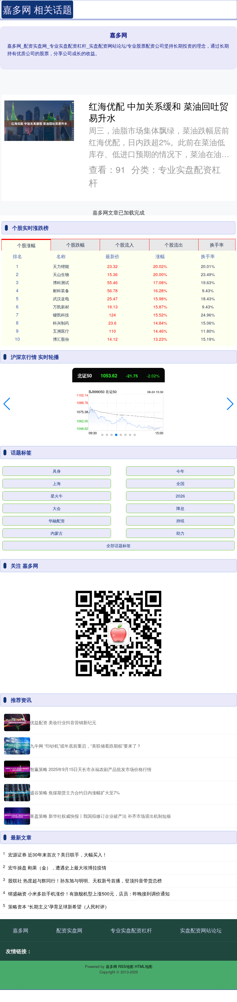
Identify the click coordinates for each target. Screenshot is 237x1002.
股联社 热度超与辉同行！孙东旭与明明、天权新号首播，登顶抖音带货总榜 (85, 880)
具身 (57, 471)
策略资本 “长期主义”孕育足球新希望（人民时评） (58, 906)
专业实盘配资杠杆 (131, 930)
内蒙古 (57, 533)
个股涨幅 (26, 245)
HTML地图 (143, 966)
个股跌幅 (75, 244)
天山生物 (61, 274)
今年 (180, 471)
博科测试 (61, 282)
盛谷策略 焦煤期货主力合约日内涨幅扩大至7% (75, 792)
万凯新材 (61, 307)
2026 (180, 496)
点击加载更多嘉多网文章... (118, 212)
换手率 (217, 244)
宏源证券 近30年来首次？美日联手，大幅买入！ (57, 854)
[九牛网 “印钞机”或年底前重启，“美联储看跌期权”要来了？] (17, 746)
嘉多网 (20, 930)
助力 (180, 533)
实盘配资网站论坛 (201, 930)
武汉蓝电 (61, 298)
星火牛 (57, 496)
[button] (7, 404)
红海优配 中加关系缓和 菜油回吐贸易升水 (158, 112)
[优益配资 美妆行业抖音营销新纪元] (17, 722)
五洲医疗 (61, 331)
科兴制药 (61, 323)
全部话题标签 (118, 545)
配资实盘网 (69, 930)
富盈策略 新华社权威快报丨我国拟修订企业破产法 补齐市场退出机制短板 (100, 816)
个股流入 (124, 244)
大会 (57, 508)
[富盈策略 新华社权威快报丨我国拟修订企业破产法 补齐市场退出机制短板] (17, 816)
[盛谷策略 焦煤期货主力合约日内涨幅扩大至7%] (17, 792)
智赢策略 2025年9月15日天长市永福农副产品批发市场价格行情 (90, 769)
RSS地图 (126, 966)
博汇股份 (61, 339)
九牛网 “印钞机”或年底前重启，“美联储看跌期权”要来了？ (85, 746)
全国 (180, 483)
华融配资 (57, 521)
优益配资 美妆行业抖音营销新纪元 (63, 722)
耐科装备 (61, 290)
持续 (180, 521)
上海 (57, 483)
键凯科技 (61, 315)
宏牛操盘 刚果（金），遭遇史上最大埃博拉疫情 (57, 867)
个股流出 (173, 244)
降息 (180, 508)
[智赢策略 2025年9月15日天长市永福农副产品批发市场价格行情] (17, 769)
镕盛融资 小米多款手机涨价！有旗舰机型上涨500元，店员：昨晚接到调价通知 (89, 893)
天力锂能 (61, 266)
